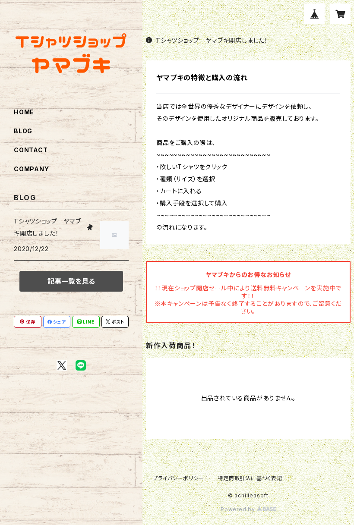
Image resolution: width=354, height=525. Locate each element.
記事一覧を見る (71, 281)
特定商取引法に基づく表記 (250, 478)
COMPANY (31, 169)
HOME (24, 112)
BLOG (23, 131)
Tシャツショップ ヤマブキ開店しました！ (212, 40)
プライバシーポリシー (178, 478)
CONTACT (31, 150)
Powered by (239, 509)
